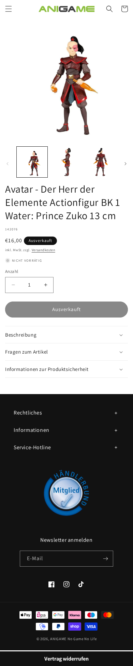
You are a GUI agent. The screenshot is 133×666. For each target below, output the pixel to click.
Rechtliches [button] (28, 412)
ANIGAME (58, 638)
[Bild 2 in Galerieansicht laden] (66, 162)
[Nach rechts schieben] (125, 163)
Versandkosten (43, 250)
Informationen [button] (31, 430)
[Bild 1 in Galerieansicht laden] (32, 162)
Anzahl (11, 271)
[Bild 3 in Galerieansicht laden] (100, 162)
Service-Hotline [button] (32, 447)
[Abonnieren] (105, 559)
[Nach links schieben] (7, 163)
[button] (8, 8)
